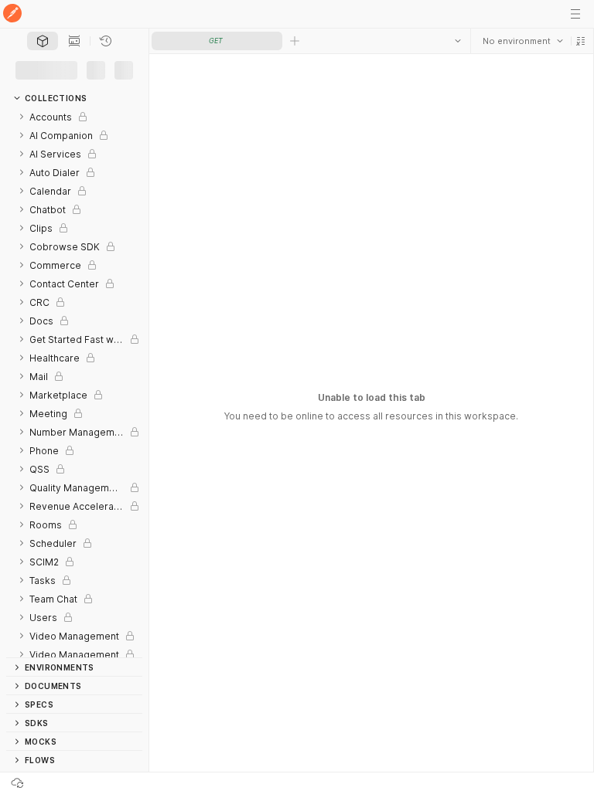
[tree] (74, 379)
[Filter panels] (17, 67)
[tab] (42, 41)
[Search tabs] (457, 41)
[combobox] (522, 40)
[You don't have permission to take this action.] (294, 41)
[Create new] (93, 67)
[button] (580, 40)
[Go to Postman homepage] (12, 14)
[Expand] (21, 110)
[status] (37, 781)
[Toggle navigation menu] (575, 14)
